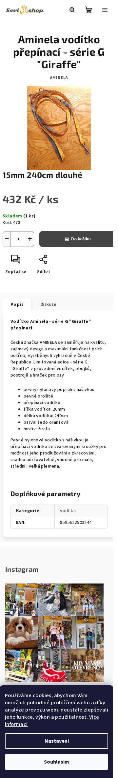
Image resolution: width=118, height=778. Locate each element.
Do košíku (81, 239)
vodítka (68, 511)
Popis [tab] (17, 304)
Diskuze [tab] (49, 304)
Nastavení (57, 741)
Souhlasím (56, 762)
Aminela (59, 78)
